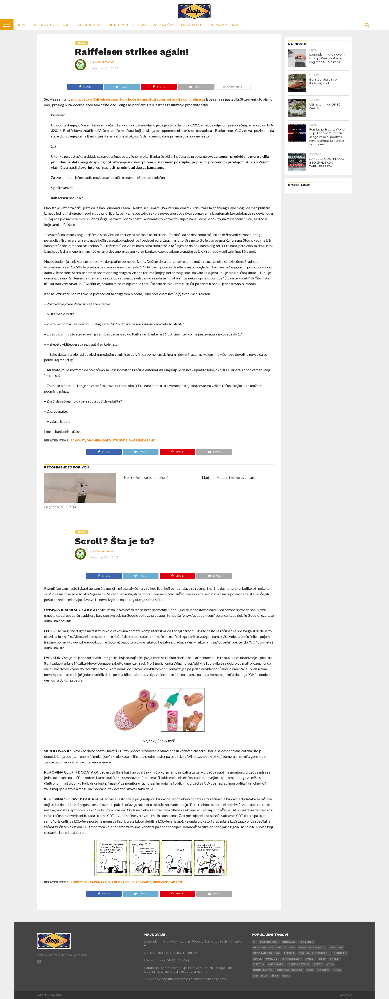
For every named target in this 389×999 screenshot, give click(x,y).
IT (83, 440)
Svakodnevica (88, 25)
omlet (310, 958)
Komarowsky (104, 62)
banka (75, 440)
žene (274, 975)
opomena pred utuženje (106, 440)
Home (21, 25)
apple (257, 958)
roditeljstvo (263, 970)
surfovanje (141, 882)
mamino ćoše (269, 941)
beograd (340, 953)
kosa (310, 970)
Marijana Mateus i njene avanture (228, 478)
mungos (271, 958)
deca (337, 970)
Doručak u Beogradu (50, 25)
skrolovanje (119, 882)
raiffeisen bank (142, 440)
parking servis (299, 964)
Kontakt (345, 995)
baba (285, 975)
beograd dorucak (266, 953)
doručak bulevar (289, 970)
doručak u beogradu (314, 953)
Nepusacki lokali (225, 25)
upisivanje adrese (168, 882)
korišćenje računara (88, 882)
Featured (307, 941)
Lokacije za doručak (155, 25)
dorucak (336, 947)
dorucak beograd (312, 947)
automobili (276, 964)
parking (323, 970)
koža (330, 964)
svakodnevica (291, 958)
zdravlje (288, 941)
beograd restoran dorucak (274, 947)
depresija (260, 975)
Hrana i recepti (192, 25)
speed (318, 964)
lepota (289, 953)
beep (322, 958)
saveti (334, 958)
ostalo (258, 964)
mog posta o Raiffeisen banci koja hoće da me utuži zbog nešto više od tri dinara (137, 99)
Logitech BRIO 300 (60, 507)
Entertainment (119, 25)
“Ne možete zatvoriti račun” (145, 478)
